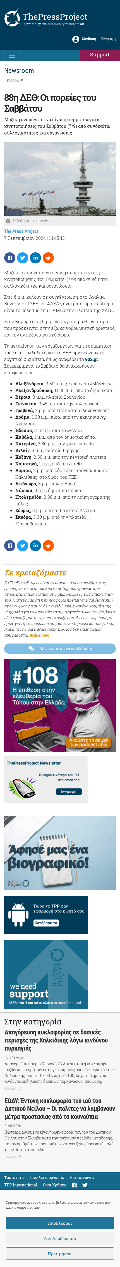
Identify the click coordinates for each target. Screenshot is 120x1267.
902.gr (91, 359)
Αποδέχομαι (60, 1223)
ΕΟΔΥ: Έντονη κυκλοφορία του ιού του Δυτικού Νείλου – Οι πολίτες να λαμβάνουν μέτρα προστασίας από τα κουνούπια (59, 1109)
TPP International (20, 1185)
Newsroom (19, 70)
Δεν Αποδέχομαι (60, 1238)
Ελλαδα (13, 81)
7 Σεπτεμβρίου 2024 (25, 238)
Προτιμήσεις (60, 1253)
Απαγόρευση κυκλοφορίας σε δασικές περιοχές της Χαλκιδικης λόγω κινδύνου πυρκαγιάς (56, 1040)
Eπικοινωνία (82, 1177)
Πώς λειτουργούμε (47, 1177)
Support (100, 54)
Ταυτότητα (14, 1177)
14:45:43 (57, 238)
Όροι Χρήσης (54, 1185)
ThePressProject (55, 16)
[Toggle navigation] (12, 55)
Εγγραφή (108, 38)
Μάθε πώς (39, 635)
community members (63, 24)
